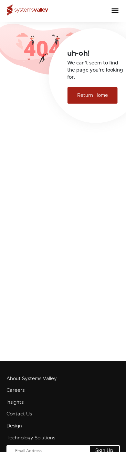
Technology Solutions (30, 438)
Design (14, 426)
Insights (15, 402)
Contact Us (19, 414)
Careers (15, 390)
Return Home (92, 95)
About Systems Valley (31, 378)
